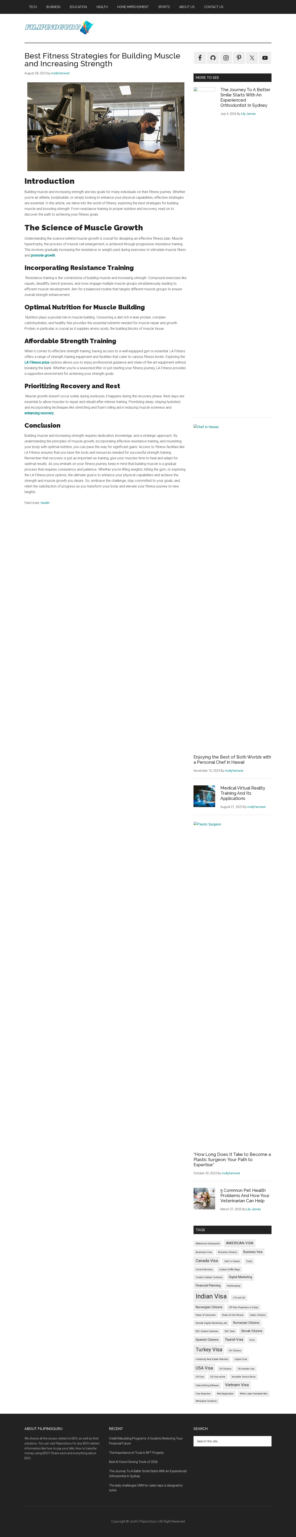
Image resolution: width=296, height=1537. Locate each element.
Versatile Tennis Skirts (243, 1376)
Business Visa (252, 1252)
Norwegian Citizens (209, 1307)
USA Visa (204, 1368)
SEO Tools (230, 1331)
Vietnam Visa (237, 1385)
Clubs (249, 1261)
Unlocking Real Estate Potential (212, 1359)
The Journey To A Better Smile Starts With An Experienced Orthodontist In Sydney (245, 97)
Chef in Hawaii (232, 1261)
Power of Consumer (206, 1315)
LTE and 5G (239, 1297)
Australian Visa (204, 1252)
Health (45, 503)
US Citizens (225, 1368)
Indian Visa (211, 1296)
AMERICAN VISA (239, 1243)
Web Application (225, 1393)
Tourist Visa (234, 1339)
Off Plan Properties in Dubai (243, 1307)
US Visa (200, 1376)
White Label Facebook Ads (253, 1393)
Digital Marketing (240, 1277)
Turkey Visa (209, 1350)
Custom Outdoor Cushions (209, 1277)
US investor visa (246, 1368)
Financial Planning (208, 1285)
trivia (252, 1340)
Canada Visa (207, 1260)
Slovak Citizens (251, 1331)
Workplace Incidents (206, 1401)
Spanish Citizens (207, 1339)
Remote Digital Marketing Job (211, 1323)
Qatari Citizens (258, 1315)
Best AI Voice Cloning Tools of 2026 (133, 1462)
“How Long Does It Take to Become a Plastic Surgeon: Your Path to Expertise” (232, 1159)
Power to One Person (233, 1315)
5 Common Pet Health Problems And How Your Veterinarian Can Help (245, 1195)
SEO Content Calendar (207, 1331)
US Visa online (217, 1376)
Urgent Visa (240, 1359)
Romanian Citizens (246, 1322)
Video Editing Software (207, 1385)
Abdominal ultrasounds (208, 1243)
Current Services (204, 1269)
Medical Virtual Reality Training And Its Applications (242, 793)
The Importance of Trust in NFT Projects (136, 1452)
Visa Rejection (203, 1393)
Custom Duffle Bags (229, 1269)
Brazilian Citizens (227, 1252)
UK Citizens (235, 1350)
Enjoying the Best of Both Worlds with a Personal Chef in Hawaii (232, 759)
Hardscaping (233, 1285)
